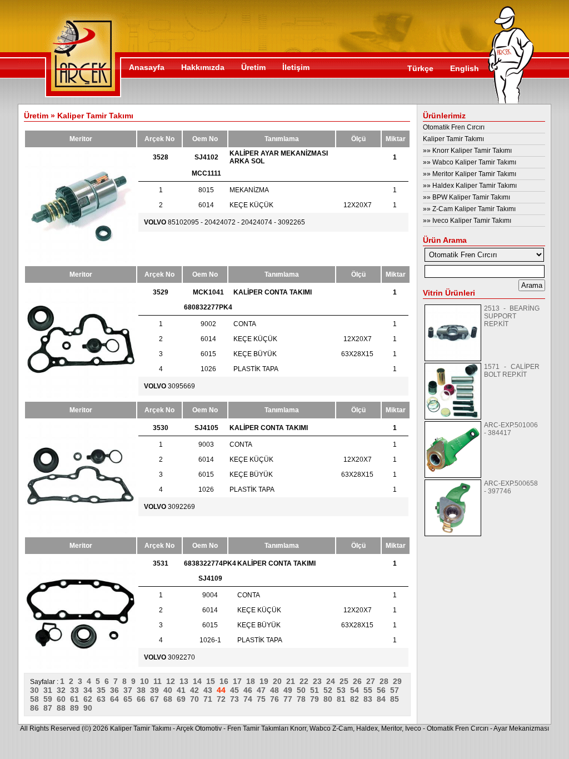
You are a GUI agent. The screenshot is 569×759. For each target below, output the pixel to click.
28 (386, 681)
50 (303, 690)
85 (395, 699)
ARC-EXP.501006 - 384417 (511, 429)
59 (50, 699)
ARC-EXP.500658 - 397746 (511, 487)
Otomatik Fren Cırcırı (454, 127)
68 (170, 699)
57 (395, 690)
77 (290, 699)
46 (250, 690)
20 (279, 681)
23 (319, 681)
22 (306, 681)
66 (143, 699)
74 (250, 699)
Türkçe (420, 68)
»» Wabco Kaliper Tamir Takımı (469, 162)
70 (196, 699)
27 (373, 681)
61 (76, 699)
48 (276, 690)
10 (146, 681)
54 (356, 690)
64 (116, 699)
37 (130, 690)
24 (333, 681)
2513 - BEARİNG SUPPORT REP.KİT (512, 316)
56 (383, 690)
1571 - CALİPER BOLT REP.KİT (512, 370)
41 (183, 690)
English (464, 68)
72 (223, 699)
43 (210, 690)
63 (103, 699)
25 (346, 681)
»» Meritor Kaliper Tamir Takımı (469, 174)
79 (316, 699)
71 (210, 699)
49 (290, 690)
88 (63, 707)
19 (266, 681)
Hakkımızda (202, 67)
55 (370, 690)
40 (170, 690)
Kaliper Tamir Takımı (453, 139)
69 (183, 699)
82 (356, 699)
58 (36, 699)
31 (50, 690)
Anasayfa (146, 67)
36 (116, 690)
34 (90, 690)
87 (50, 707)
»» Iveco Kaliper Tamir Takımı (467, 220)
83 (370, 699)
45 (236, 690)
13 (186, 681)
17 (239, 681)
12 (172, 681)
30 (36, 690)
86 (36, 707)
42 (196, 690)
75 (263, 699)
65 (130, 699)
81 (343, 699)
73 (236, 699)
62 (90, 699)
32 (63, 690)
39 (156, 690)
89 (76, 707)
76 (276, 699)
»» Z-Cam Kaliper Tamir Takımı (469, 209)
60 (63, 699)
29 (398, 681)
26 (359, 681)
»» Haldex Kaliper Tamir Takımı (470, 185)
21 (293, 681)
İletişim (296, 67)
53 (343, 690)
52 (330, 690)
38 (143, 690)
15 (212, 681)
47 (263, 690)
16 (226, 681)
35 (103, 690)
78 (303, 699)
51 (316, 690)
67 (156, 699)
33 (76, 690)
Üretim (253, 67)
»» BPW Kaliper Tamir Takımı (466, 197)
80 (330, 699)
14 (199, 681)
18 (252, 681)
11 (159, 681)
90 (88, 707)
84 (383, 699)
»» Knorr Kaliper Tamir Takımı (467, 150)
